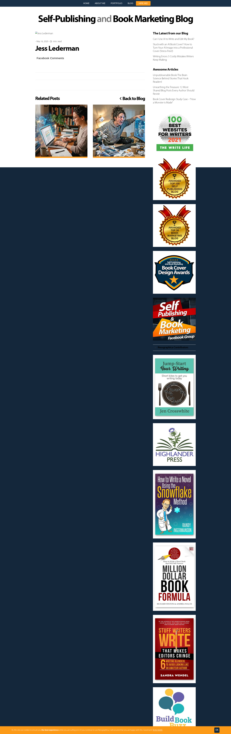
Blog (130, 3)
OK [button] (216, 730)
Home (86, 3)
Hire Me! (143, 3)
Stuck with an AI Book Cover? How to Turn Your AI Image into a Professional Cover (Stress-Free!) (173, 48)
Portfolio (116, 3)
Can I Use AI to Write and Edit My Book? (173, 39)
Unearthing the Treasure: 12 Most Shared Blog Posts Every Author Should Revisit (173, 90)
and (115, 19)
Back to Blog (133, 99)
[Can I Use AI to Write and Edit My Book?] (61, 131)
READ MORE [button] (158, 730)
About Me (100, 3)
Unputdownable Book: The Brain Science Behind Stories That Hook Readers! (170, 78)
